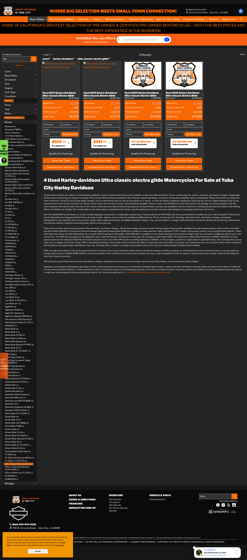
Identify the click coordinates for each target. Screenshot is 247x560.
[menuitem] (20, 100)
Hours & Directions (82, 499)
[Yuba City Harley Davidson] (19, 10)
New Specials (115, 505)
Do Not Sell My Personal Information (107, 542)
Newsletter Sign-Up (82, 508)
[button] (240, 11)
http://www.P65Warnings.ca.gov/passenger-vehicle (147, 272)
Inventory (116, 495)
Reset (19, 65)
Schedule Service (157, 499)
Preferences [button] (59, 545)
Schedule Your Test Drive (61, 167)
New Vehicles (115, 499)
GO (167, 39)
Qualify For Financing (61, 153)
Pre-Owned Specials (118, 508)
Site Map (78, 542)
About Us (75, 495)
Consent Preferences (143, 542)
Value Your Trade (61, 160)
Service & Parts (160, 495)
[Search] (34, 59)
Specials (113, 511)
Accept (38, 551)
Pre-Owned (114, 502)
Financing (75, 503)
